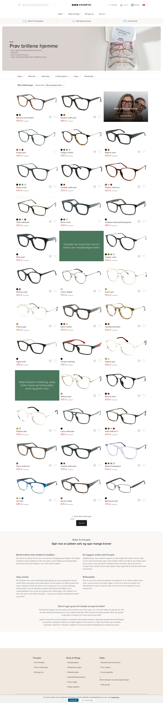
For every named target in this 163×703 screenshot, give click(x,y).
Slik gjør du (89, 14)
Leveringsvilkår (107, 672)
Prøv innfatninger (41, 667)
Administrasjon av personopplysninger (114, 679)
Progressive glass (74, 667)
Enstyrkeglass (73, 662)
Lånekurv (136, 5)
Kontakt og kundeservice (110, 662)
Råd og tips (105, 684)
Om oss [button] (102, 14)
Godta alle (73, 700)
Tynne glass (72, 682)
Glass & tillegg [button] (73, 14)
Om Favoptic (40, 662)
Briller (12, 42)
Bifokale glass (73, 672)
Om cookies (105, 667)
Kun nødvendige (87, 700)
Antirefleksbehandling (76, 677)
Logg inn (125, 5)
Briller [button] (60, 14)
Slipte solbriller (74, 687)
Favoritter (114, 5)
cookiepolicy (115, 697)
